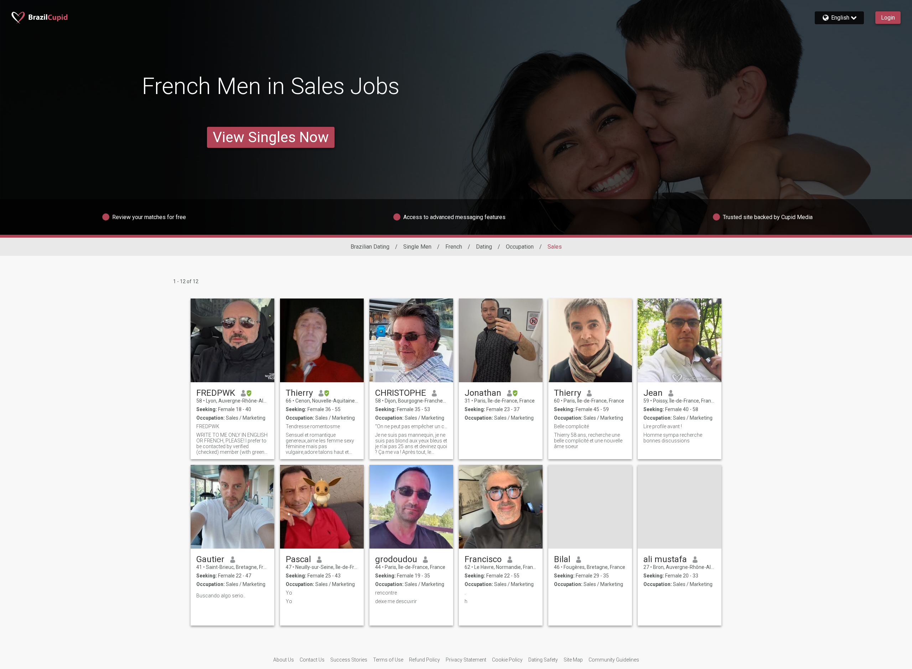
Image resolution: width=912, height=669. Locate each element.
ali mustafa (665, 559)
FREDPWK (215, 393)
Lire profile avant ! (662, 426)
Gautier (210, 559)
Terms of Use (388, 660)
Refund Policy (424, 660)
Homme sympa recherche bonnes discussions (672, 438)
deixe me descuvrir (396, 601)
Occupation (520, 246)
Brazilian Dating (370, 246)
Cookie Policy (507, 660)
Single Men (417, 246)
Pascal (298, 559)
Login (888, 17)
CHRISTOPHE (400, 393)
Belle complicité (571, 426)
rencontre (386, 593)
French (453, 246)
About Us (283, 660)
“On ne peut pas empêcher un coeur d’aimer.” (411, 426)
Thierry (299, 393)
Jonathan (483, 393)
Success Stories (348, 660)
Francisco (483, 559)
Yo (289, 593)
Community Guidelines (614, 660)
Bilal (562, 559)
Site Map (573, 660)
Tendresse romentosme (313, 426)
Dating (484, 246)
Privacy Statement (466, 660)
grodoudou (396, 559)
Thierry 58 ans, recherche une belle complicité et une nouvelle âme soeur (588, 440)
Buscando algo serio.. (220, 595)
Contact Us (312, 660)
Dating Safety (543, 660)
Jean (653, 393)
